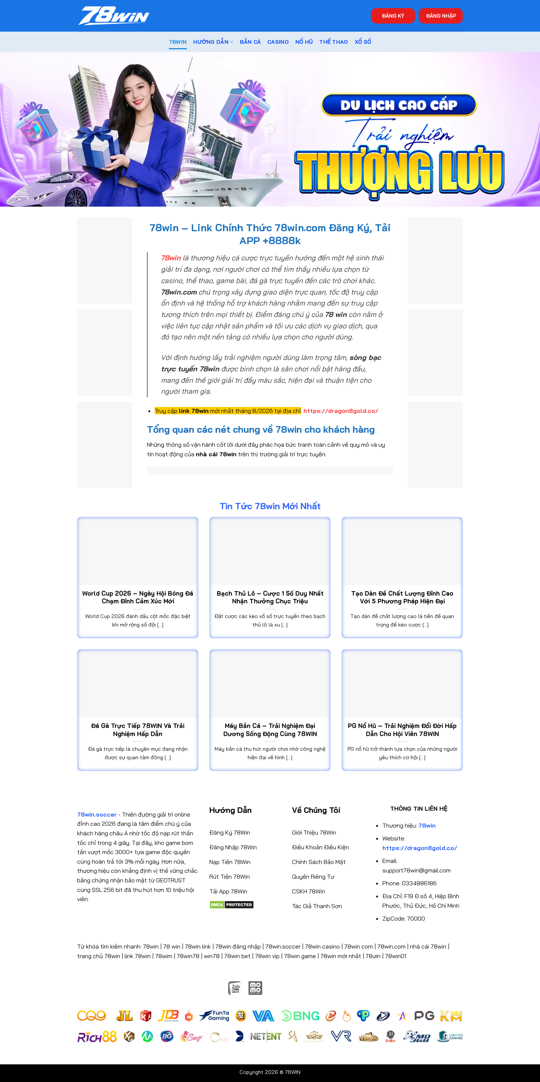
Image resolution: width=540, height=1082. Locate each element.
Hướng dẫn (210, 42)
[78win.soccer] (114, 16)
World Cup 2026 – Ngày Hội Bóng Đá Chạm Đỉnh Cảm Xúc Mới (137, 597)
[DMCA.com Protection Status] (231, 904)
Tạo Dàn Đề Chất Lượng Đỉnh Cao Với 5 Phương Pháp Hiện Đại (402, 597)
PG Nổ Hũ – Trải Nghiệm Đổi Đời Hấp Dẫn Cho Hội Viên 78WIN (402, 730)
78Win (178, 42)
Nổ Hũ (304, 42)
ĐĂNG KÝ (393, 16)
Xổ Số (363, 42)
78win (151, 946)
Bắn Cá (250, 42)
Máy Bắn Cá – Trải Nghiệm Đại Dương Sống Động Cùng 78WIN (270, 730)
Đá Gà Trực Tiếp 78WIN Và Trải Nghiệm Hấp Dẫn (137, 730)
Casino (278, 42)
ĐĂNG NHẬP (441, 16)
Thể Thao (333, 42)
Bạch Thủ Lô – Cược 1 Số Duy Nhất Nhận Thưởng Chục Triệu (270, 597)
